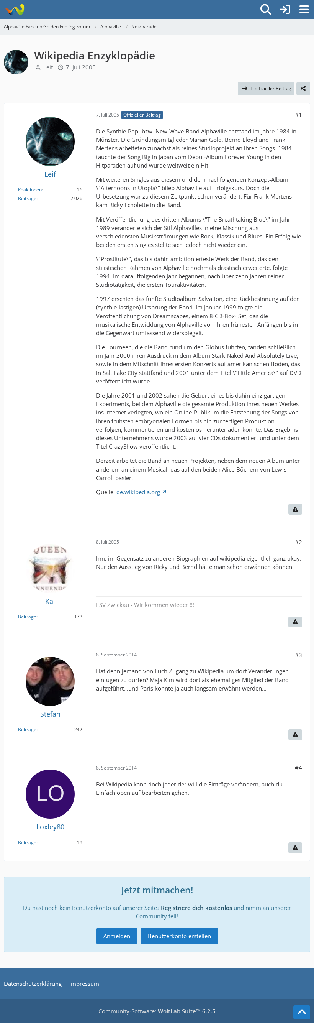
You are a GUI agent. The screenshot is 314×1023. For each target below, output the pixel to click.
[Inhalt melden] (295, 509)
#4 (298, 767)
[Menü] (304, 9)
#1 (298, 115)
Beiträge (27, 198)
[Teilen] (303, 88)
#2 (298, 542)
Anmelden (116, 936)
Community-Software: (157, 1011)
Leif (48, 67)
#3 (298, 655)
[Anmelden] (285, 9)
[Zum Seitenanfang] (301, 1012)
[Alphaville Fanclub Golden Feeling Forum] (14, 9)
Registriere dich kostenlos (196, 907)
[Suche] (265, 9)
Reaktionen (30, 189)
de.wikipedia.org (138, 492)
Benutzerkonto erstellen (179, 936)
